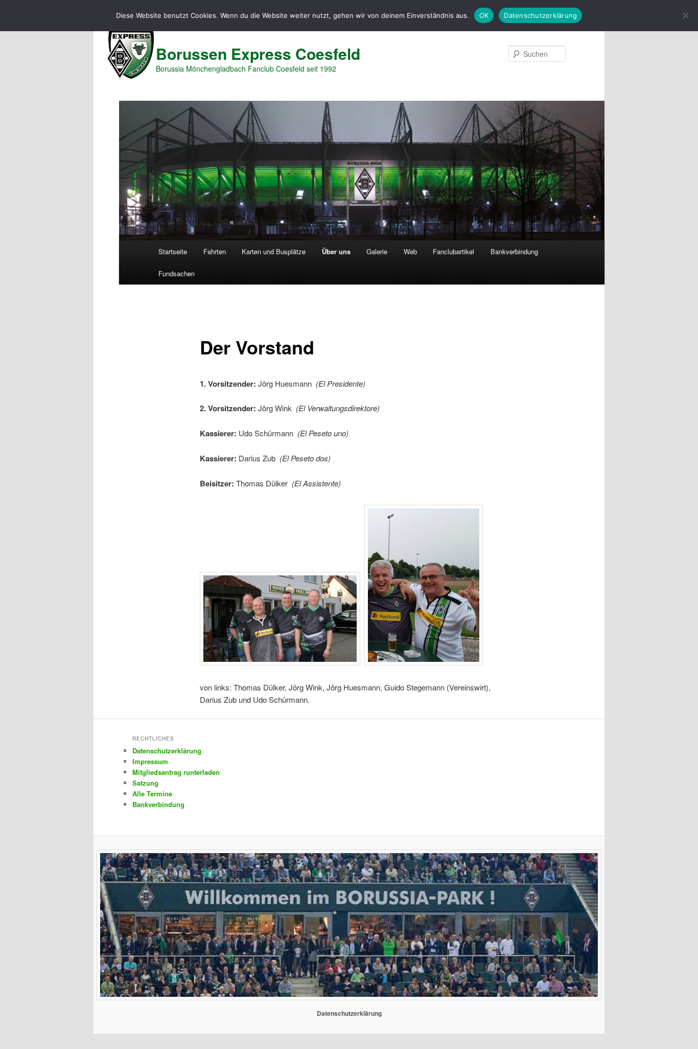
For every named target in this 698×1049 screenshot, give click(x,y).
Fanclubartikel (453, 251)
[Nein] (685, 15)
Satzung (145, 783)
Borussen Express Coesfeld (258, 53)
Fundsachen (176, 273)
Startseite (172, 251)
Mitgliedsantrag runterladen (176, 772)
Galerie (376, 251)
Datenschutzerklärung (166, 750)
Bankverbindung (514, 251)
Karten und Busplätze (274, 251)
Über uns (336, 251)
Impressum (150, 761)
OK (484, 15)
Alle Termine (152, 793)
